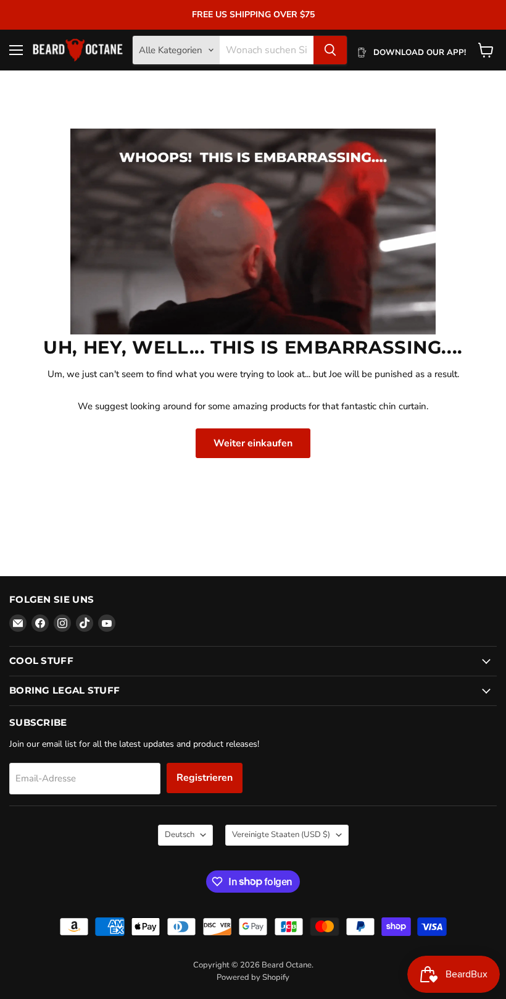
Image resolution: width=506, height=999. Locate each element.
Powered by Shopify (253, 977)
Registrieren (204, 777)
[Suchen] (330, 50)
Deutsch (179, 834)
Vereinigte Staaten (281, 834)
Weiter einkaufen (253, 443)
